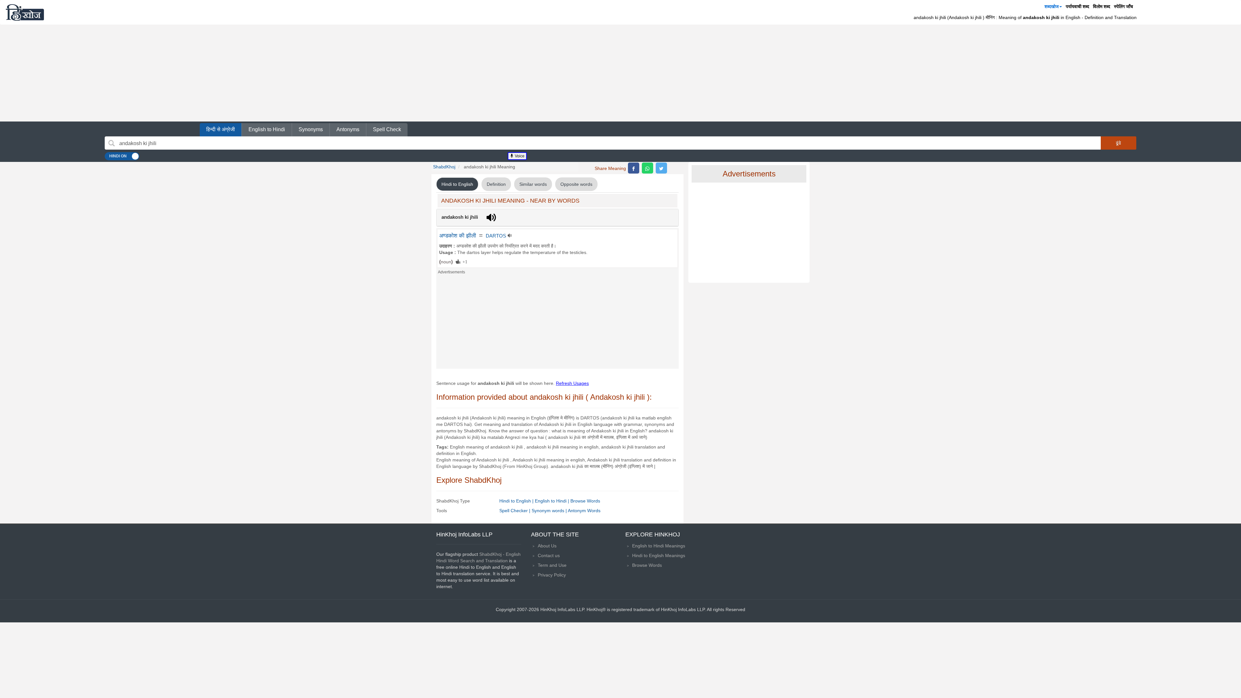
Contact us (549, 555)
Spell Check (387, 129)
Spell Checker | (515, 510)
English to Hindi (267, 129)
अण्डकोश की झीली (457, 235)
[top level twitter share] (661, 168)
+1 (463, 261)
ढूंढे (1118, 142)
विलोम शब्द (1101, 6)
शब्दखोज (1052, 6)
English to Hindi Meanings (658, 545)
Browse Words (585, 500)
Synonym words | (550, 510)
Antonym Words (584, 510)
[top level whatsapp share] (647, 168)
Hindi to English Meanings (658, 555)
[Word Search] (111, 143)
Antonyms (347, 129)
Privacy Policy (552, 574)
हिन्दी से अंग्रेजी (220, 129)
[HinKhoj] (25, 12)
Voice (519, 156)
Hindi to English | (517, 500)
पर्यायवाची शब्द (1077, 6)
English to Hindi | (552, 500)
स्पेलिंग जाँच (1123, 6)
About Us (547, 545)
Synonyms (311, 129)
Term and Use (552, 565)
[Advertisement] (620, 73)
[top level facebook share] (633, 168)
